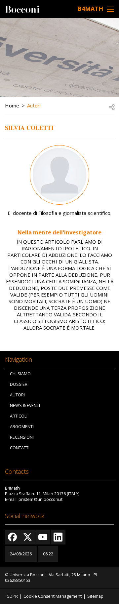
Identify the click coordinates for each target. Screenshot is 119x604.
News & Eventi (25, 405)
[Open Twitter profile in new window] (27, 537)
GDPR (12, 596)
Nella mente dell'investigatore (59, 232)
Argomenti (22, 426)
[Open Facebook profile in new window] (12, 537)
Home (12, 105)
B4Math (90, 9)
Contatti (19, 448)
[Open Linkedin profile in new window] (58, 537)
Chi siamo (20, 374)
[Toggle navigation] (110, 9)
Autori (34, 105)
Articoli (18, 416)
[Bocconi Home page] (22, 8)
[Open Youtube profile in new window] (42, 537)
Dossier (18, 384)
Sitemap (95, 596)
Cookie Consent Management (52, 596)
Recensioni (22, 437)
